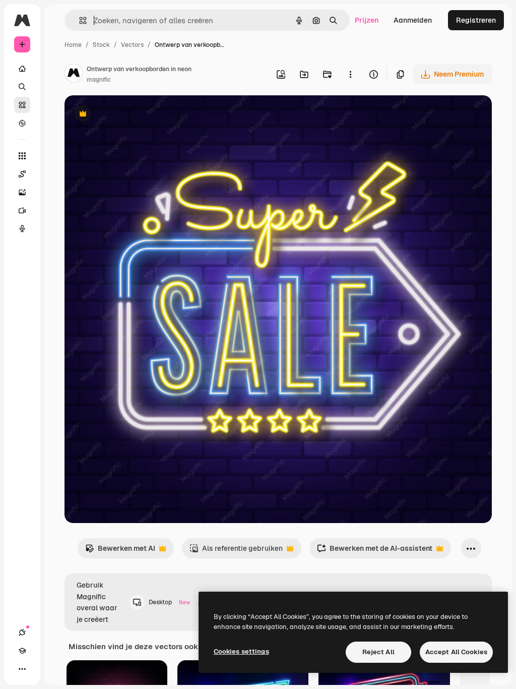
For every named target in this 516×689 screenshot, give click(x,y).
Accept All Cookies (456, 652)
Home (73, 45)
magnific (99, 80)
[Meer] (22, 669)
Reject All (378, 652)
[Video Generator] (22, 210)
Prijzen (366, 20)
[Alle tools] (22, 156)
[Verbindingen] (22, 632)
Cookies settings (241, 651)
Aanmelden (413, 20)
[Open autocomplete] (79, 20)
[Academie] (22, 651)
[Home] (22, 69)
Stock (101, 45)
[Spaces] (22, 174)
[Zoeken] (22, 87)
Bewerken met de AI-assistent (374, 551)
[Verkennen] (22, 123)
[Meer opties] (350, 74)
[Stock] (22, 105)
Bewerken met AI (120, 551)
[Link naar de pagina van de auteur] (73, 74)
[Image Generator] (22, 192)
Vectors (132, 45)
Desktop (169, 602)
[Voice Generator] (22, 228)
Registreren (476, 20)
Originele (131, 115)
